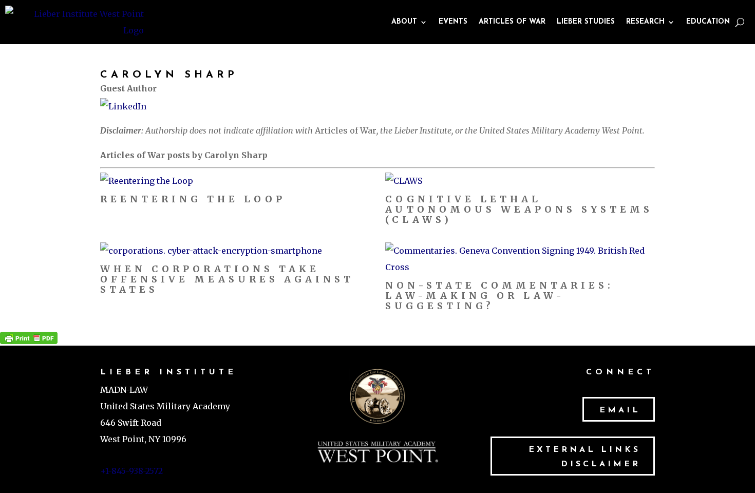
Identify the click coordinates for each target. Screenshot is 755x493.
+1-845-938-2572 (131, 471)
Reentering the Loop (193, 199)
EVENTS (453, 22)
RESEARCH (645, 22)
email (619, 410)
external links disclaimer (584, 457)
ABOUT (404, 22)
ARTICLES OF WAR (512, 22)
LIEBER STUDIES (586, 22)
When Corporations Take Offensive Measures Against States (227, 279)
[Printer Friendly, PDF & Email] (29, 337)
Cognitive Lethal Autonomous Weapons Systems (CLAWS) (519, 209)
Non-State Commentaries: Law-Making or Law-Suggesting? (499, 295)
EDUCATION (708, 22)
